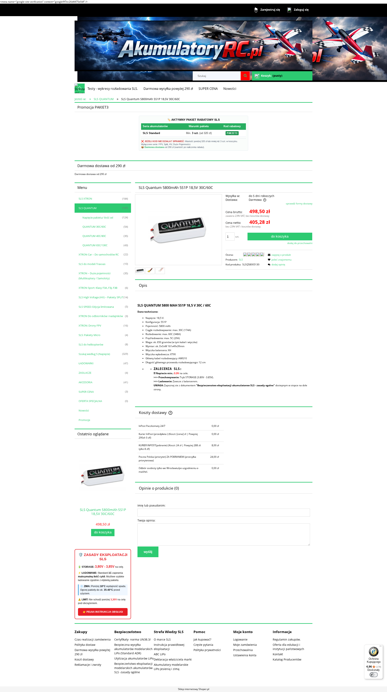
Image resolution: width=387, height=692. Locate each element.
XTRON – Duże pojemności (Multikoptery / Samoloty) (94, 275)
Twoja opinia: (146, 520)
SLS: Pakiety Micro (89, 335)
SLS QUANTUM (88, 208)
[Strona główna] (193, 44)
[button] (279, 254)
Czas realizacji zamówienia (93, 639)
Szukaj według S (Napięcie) (94, 354)
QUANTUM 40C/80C (94, 236)
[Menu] (380, 647)
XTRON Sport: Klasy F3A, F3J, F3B (98, 288)
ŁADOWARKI (86, 363)
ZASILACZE (85, 373)
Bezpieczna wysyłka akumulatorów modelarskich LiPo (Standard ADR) (133, 649)
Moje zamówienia (245, 645)
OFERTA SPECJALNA (90, 401)
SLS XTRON (85, 198)
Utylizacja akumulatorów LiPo (134, 658)
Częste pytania (203, 645)
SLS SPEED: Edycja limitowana (96, 307)
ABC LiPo (159, 654)
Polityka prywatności (207, 650)
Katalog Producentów (287, 659)
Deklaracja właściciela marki (173, 659)
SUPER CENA (86, 392)
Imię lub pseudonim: (151, 505)
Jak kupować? (202, 639)
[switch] (374, 674)
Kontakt (278, 654)
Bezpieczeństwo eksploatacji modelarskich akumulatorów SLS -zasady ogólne (133, 668)
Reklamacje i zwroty (88, 665)
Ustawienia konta (244, 655)
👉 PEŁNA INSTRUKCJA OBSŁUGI (103, 611)
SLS (241, 259)
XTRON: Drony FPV (90, 325)
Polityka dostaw (85, 645)
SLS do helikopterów (91, 344)
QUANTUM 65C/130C (94, 245)
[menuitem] (113, 89)
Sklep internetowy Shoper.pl (193, 689)
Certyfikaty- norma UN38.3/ (132, 639)
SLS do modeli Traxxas (92, 264)
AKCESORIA (85, 382)
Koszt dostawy (84, 659)
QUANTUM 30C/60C (94, 226)
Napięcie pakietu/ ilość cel (97, 217)
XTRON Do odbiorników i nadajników (101, 316)
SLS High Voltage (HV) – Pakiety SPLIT (101, 297)
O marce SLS (162, 639)
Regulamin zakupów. (287, 639)
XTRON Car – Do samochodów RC (99, 254)
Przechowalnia (243, 650)
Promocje (84, 420)
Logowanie (240, 639)
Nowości (84, 410)
